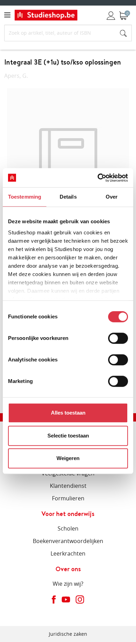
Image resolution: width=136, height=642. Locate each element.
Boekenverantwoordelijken (68, 541)
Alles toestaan (68, 413)
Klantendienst (68, 486)
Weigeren (68, 458)
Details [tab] (68, 197)
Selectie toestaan (68, 436)
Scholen (68, 528)
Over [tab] (112, 197)
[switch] (118, 338)
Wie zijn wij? (68, 583)
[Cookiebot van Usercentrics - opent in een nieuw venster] (98, 177)
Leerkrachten (68, 553)
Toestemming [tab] (24, 197)
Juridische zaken (68, 634)
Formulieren (68, 498)
